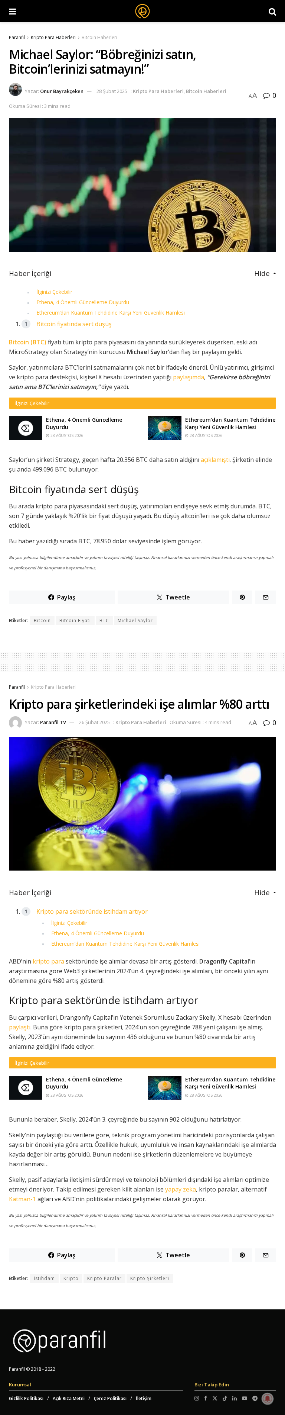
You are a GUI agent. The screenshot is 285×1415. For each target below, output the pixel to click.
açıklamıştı (215, 460)
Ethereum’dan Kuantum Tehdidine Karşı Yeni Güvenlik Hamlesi (110, 312)
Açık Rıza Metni (69, 1398)
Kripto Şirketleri (149, 1278)
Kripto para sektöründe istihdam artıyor (92, 911)
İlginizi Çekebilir (54, 291)
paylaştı (19, 1027)
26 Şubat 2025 (94, 722)
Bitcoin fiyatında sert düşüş (74, 324)
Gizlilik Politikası (26, 1398)
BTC (104, 620)
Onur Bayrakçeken (61, 91)
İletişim (143, 1398)
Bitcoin (42, 620)
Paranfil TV (53, 722)
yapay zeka (180, 1189)
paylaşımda (188, 377)
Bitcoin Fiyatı (75, 620)
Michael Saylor (135, 620)
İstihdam (44, 1278)
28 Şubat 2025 (111, 91)
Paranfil (17, 37)
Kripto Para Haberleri (53, 37)
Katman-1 (22, 1199)
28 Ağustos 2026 (66, 435)
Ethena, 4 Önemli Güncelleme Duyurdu (82, 302)
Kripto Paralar (104, 1278)
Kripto (71, 1278)
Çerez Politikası (110, 1398)
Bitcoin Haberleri (99, 37)
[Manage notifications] (267, 1399)
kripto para (48, 961)
